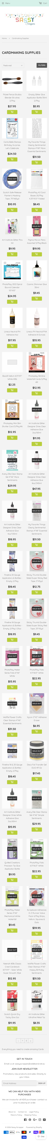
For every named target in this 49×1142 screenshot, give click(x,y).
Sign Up (41, 1083)
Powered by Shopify (34, 1127)
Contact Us (22, 1112)
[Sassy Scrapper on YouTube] (44, 1120)
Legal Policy (34, 1112)
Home (4, 38)
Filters (41, 65)
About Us (12, 1112)
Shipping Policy (30, 1115)
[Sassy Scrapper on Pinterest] (29, 1120)
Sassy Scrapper (17, 1127)
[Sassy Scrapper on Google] (35, 1120)
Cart (45, 3)
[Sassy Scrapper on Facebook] (25, 1120)
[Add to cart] (12, 112)
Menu (7, 3)
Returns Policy (16, 1115)
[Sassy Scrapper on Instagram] (40, 1120)
